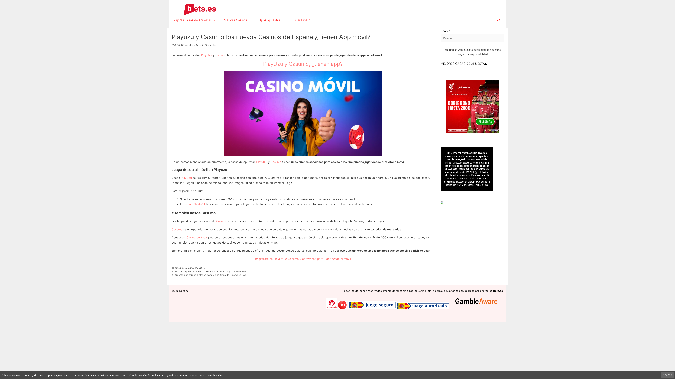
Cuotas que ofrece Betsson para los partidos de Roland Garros (210, 275)
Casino (179, 268)
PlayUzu (206, 55)
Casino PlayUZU (194, 204)
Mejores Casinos (235, 20)
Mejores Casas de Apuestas (192, 20)
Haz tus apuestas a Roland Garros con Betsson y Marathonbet (210, 271)
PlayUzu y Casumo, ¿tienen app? (303, 64)
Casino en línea (197, 237)
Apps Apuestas (269, 20)
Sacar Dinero (301, 20)
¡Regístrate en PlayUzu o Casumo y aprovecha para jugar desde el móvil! (303, 259)
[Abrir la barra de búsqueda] (498, 20)
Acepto (667, 375)
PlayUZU (200, 268)
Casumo (220, 55)
